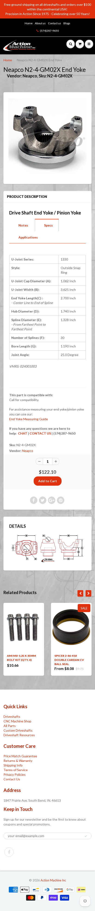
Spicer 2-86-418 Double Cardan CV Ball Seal (69, 660)
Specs (48, 225)
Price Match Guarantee (20, 756)
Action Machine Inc (53, 880)
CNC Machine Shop (17, 721)
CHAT (22, 433)
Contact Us (11, 779)
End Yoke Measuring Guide (28, 419)
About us (40, 23)
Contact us (54, 23)
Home (29, 23)
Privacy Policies (14, 774)
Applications (28, 237)
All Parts (9, 726)
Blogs (66, 23)
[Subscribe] (85, 836)
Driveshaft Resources (19, 735)
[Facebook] (9, 852)
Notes (23, 225)
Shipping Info (13, 765)
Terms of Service (15, 770)
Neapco (27, 451)
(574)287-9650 (49, 30)
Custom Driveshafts (18, 730)
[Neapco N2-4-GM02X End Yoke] (47, 137)
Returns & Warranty (17, 761)
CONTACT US (40, 433)
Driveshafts (11, 716)
